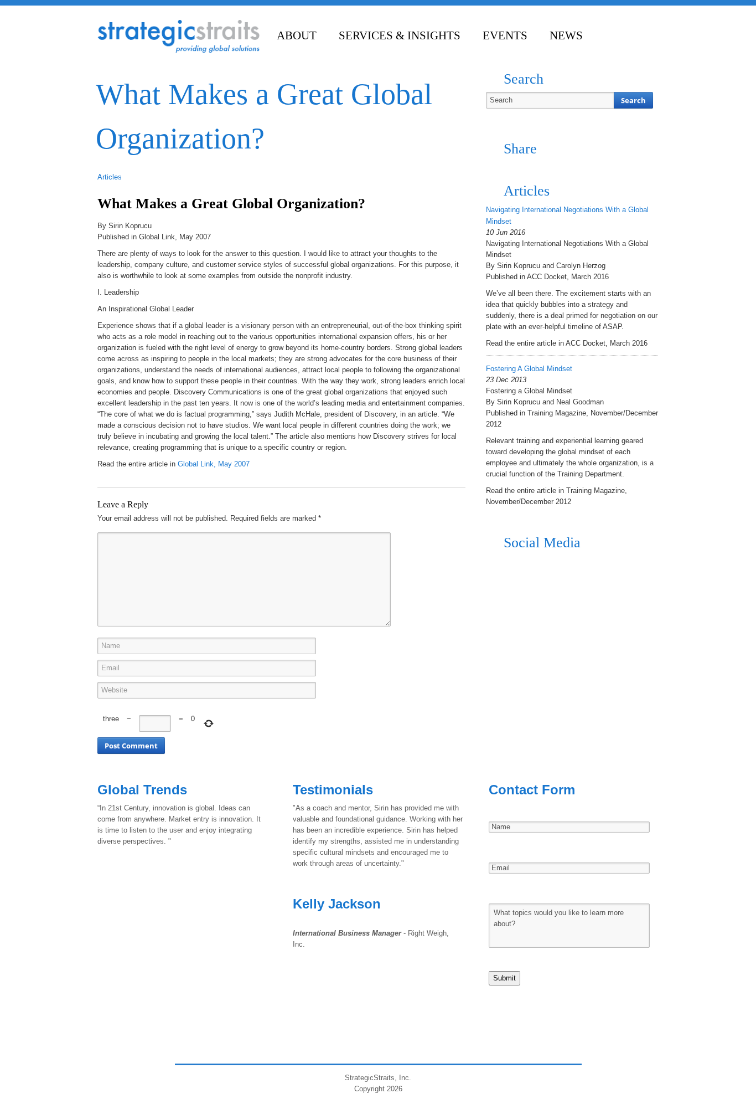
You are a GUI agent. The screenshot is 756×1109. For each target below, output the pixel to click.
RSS (495, 564)
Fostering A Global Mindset (529, 368)
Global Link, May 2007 (214, 464)
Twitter (516, 564)
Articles (109, 177)
